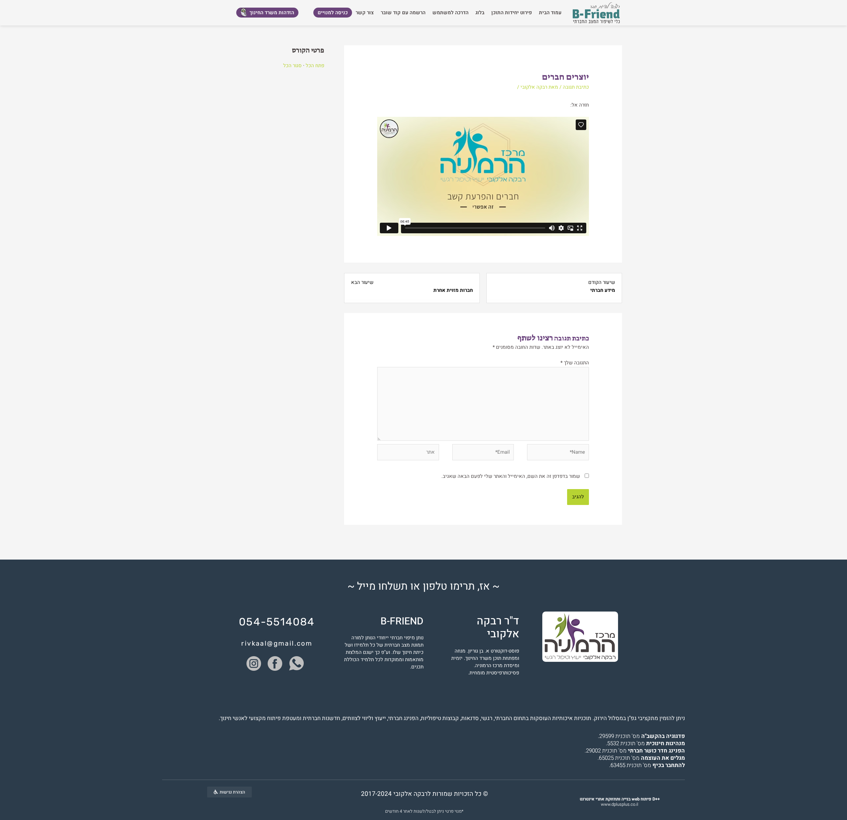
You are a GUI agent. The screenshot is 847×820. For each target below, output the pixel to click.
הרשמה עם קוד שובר (403, 12)
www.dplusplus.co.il (620, 801)
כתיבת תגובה (576, 87)
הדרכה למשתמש (450, 12)
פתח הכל (315, 65)
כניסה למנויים (333, 12)
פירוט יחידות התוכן (511, 12)
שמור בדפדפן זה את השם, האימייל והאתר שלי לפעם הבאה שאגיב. (510, 476)
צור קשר (365, 12)
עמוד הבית (550, 12)
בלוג (479, 12)
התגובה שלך (574, 362)
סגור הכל (292, 65)
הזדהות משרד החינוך (271, 12)
